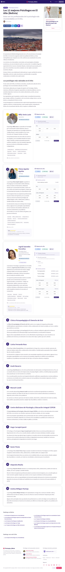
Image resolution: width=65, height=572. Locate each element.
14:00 (47, 195)
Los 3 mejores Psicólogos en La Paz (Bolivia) (14, 537)
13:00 (39, 195)
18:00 (54, 197)
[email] (18, 26)
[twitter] (12, 26)
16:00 (39, 197)
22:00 (54, 128)
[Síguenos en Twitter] (46, 565)
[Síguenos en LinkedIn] (49, 565)
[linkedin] (15, 26)
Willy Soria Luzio (25, 114)
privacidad (37, 568)
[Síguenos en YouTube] (54, 565)
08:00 (47, 283)
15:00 (54, 195)
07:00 (39, 283)
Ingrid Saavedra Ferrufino (24, 247)
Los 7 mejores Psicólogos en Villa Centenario (14, 525)
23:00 (39, 130)
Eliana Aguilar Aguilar (24, 170)
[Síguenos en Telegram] (57, 565)
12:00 (54, 285)
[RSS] (59, 565)
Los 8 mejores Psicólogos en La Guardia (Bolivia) (45, 521)
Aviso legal (32, 568)
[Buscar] (51, 2)
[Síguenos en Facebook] (44, 565)
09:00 (54, 283)
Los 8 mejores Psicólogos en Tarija (12, 523)
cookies (41, 568)
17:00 (47, 197)
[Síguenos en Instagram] (52, 565)
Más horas (56, 192)
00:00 (39, 137)
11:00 (47, 285)
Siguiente (55, 140)
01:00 (47, 137)
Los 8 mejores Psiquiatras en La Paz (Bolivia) (14, 515)
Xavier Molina (8, 21)
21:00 (47, 128)
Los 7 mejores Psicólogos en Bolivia (42, 519)
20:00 (39, 128)
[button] (39, 265)
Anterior (38, 140)
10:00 (39, 285)
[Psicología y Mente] (32, 1)
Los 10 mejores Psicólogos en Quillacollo (13, 521)
